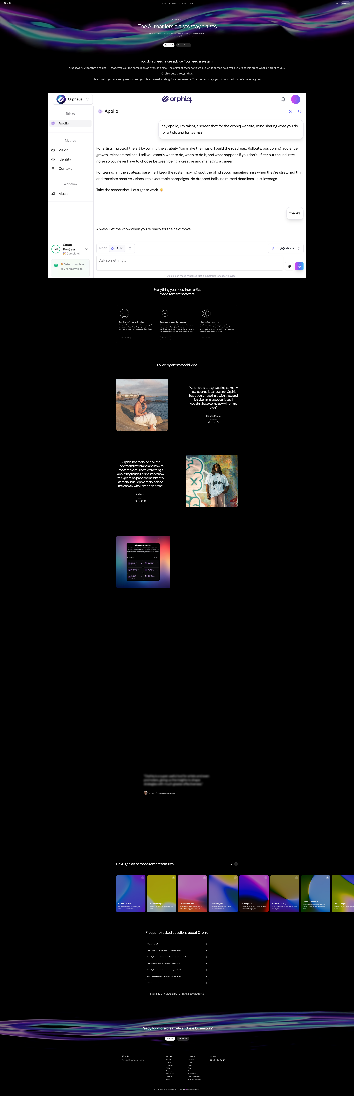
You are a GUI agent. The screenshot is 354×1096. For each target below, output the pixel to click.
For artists (172, 3)
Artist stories (170, 1074)
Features (163, 3)
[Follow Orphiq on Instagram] (211, 1060)
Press (189, 1068)
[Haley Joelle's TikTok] (215, 422)
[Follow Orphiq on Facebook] (221, 1060)
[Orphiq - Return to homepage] (8, 3)
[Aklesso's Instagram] (145, 501)
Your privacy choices (194, 1080)
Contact (190, 1062)
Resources (169, 1071)
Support (168, 1080)
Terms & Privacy (193, 1074)
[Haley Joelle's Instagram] (217, 422)
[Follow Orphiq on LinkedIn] (224, 1060)
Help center (169, 1077)
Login (337, 3)
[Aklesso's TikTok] (142, 501)
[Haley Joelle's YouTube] (212, 422)
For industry (182, 3)
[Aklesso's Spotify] (136, 501)
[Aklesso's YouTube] (139, 501)
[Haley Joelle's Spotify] (209, 422)
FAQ (189, 1071)
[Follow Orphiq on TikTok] (214, 1060)
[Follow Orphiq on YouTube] (217, 1060)
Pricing (191, 3)
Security (190, 1065)
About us (191, 1060)
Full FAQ (156, 994)
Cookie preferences (194, 1077)
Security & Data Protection (184, 994)
